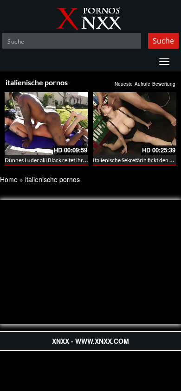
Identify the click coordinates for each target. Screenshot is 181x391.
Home (9, 179)
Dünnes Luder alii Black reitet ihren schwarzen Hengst (70, 160)
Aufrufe (142, 84)
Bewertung (163, 84)
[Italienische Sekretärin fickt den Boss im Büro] (134, 123)
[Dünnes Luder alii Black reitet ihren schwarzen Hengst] (46, 123)
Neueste (124, 84)
